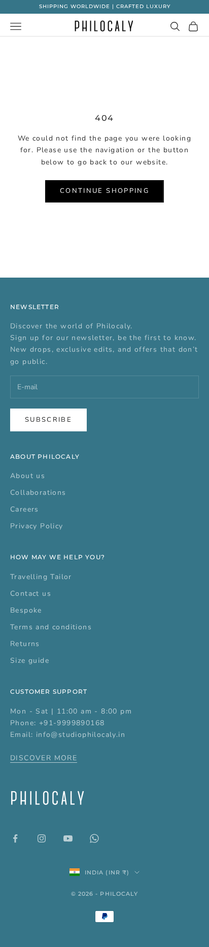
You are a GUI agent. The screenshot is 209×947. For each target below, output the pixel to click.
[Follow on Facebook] (15, 838)
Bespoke (26, 610)
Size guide (29, 660)
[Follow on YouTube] (68, 838)
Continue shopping (104, 190)
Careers (24, 509)
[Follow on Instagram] (42, 838)
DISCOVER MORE (43, 758)
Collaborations (38, 492)
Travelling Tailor (41, 577)
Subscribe (48, 419)
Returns (25, 644)
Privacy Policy (36, 526)
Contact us (30, 593)
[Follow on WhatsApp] (94, 838)
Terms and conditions (51, 627)
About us (27, 476)
